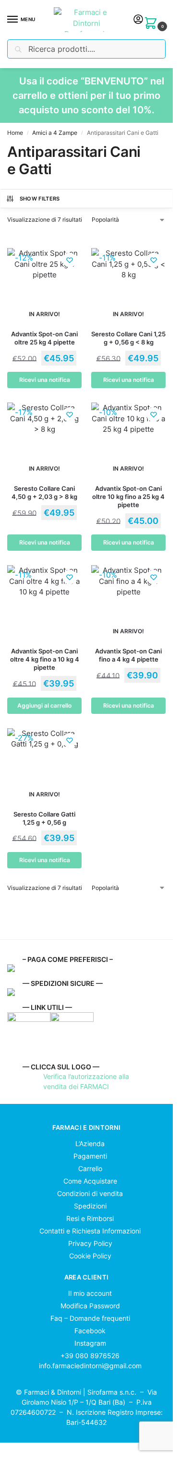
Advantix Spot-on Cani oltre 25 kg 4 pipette (44, 338)
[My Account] (138, 19)
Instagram (89, 1343)
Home (15, 132)
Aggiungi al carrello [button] (44, 705)
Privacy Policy (89, 1243)
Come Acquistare (89, 1181)
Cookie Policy (89, 1256)
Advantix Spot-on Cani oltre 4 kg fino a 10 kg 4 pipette (44, 659)
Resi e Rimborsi (89, 1218)
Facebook (89, 1331)
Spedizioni (89, 1206)
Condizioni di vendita (89, 1193)
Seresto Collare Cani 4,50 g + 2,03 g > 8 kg (44, 492)
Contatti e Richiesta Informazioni (89, 1231)
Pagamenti (89, 1156)
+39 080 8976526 (90, 1355)
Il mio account (89, 1293)
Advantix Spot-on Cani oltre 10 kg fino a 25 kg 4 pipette (128, 497)
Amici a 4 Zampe (54, 132)
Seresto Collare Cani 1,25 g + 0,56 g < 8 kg (128, 338)
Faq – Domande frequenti (89, 1318)
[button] (153, 22)
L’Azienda (89, 1143)
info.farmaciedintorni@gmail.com (90, 1366)
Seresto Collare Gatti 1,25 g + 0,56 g (44, 818)
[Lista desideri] (69, 260)
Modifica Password (89, 1306)
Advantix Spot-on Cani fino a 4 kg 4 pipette (128, 655)
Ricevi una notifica (44, 379)
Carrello (89, 1168)
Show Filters (40, 198)
